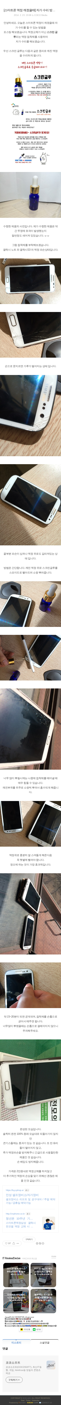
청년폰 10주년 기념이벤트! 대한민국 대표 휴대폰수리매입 (21, 1219)
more (53, 1256)
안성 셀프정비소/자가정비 (22, 1195)
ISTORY (22, 1403)
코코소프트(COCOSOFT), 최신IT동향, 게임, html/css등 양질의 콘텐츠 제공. (24, 1370)
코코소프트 (13, 1362)
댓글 (5, 1348)
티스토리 (16, 1342)
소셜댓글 (44, 1342)
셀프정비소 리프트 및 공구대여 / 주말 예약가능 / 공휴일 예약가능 (30, 1201)
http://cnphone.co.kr (15, 1213)
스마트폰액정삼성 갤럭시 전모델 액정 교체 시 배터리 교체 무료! (21, 1224)
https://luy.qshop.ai (14, 1190)
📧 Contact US (45, 1403)
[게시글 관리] (18, 1243)
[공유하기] (14, 1243)
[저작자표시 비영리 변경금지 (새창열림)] (39, 1243)
